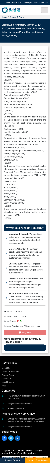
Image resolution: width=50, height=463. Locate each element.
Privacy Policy (8, 375)
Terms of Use (17, 453)
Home (4, 17)
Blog (4, 385)
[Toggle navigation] (44, 10)
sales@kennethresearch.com (36, 2)
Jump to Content (12, 460)
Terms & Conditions (10, 371)
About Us (6, 368)
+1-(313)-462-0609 (13, 2)
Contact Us (6, 378)
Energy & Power (17, 17)
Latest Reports (8, 382)
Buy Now (26, 332)
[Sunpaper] (11, 10)
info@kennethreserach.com (20, 403)
